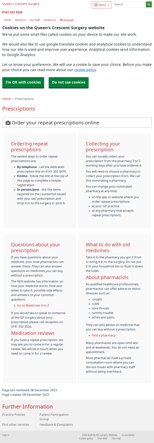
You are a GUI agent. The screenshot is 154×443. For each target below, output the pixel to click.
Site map (116, 438)
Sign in (5, 435)
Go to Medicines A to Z (33, 305)
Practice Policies (13, 414)
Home (6, 98)
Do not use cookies (68, 82)
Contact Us (50, 20)
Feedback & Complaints (56, 424)
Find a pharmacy (103, 335)
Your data (102, 438)
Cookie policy (86, 438)
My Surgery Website (106, 435)
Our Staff (34, 20)
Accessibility (128, 435)
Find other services (15, 424)
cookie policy (85, 70)
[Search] (149, 4)
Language (68, 20)
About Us (20, 20)
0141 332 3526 (12, 12)
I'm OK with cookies (23, 82)
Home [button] (7, 20)
